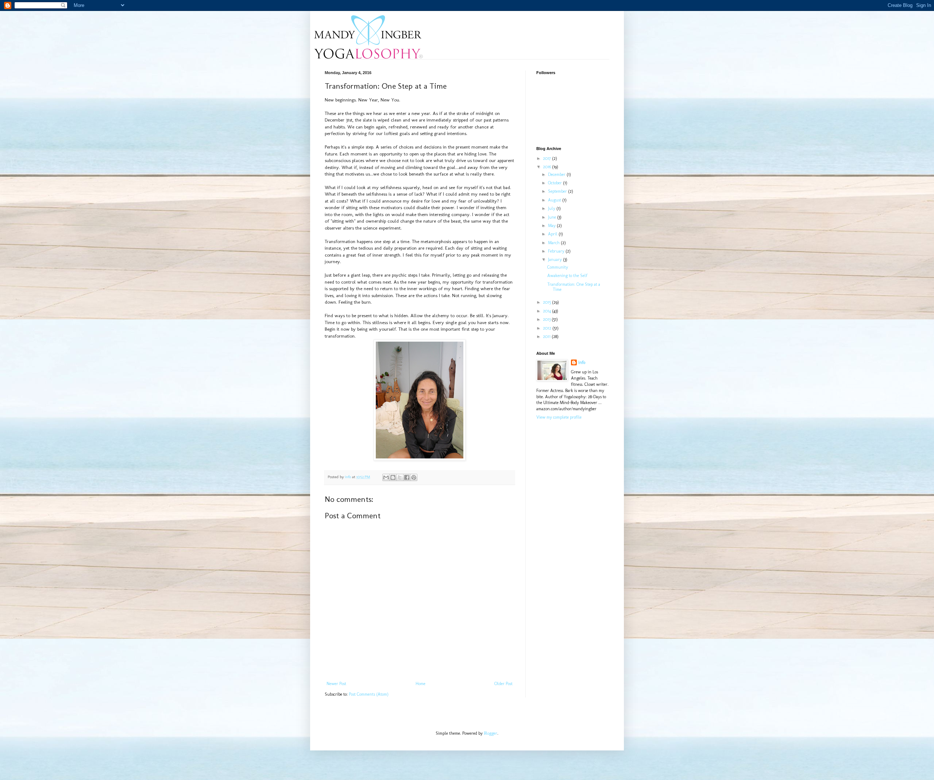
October (555, 182)
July (552, 208)
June (552, 217)
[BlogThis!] (393, 477)
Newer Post (336, 683)
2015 (547, 302)
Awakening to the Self (567, 275)
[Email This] (386, 477)
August (555, 200)
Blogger (490, 733)
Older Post (503, 683)
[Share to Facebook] (406, 477)
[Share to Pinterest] (413, 477)
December (557, 174)
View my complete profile (559, 417)
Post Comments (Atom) (369, 694)
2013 (547, 319)
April (553, 234)
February (557, 251)
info (581, 362)
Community (557, 267)
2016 (547, 166)
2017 (547, 158)
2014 (547, 311)
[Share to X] (400, 477)
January (555, 259)
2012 (547, 328)
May (552, 225)
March (554, 242)
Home (420, 683)
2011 (547, 336)
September (558, 191)
